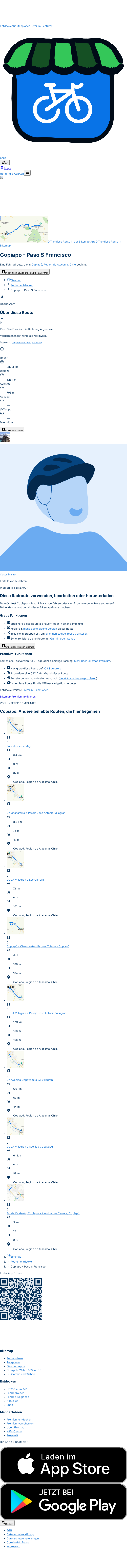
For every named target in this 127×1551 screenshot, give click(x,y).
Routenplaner (21, 26)
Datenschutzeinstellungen (23, 1538)
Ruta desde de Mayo (19, 746)
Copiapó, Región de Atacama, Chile (53, 264)
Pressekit (12, 1435)
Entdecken (6, 26)
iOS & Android (52, 668)
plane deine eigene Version (40, 628)
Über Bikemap (15, 1427)
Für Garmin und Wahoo (21, 1374)
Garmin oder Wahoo (62, 638)
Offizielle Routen (17, 1389)
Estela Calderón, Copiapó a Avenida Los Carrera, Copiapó (43, 1213)
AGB (9, 1530)
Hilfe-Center (14, 1431)
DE (6, 163)
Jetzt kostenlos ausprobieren (78, 678)
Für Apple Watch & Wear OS (24, 1370)
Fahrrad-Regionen (18, 1397)
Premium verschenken (20, 1423)
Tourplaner (13, 1362)
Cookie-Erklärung (18, 1542)
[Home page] (63, 12)
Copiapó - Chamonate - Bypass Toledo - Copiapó (38, 946)
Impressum (13, 1546)
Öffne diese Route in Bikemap (19, 647)
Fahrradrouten (15, 1393)
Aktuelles (12, 1400)
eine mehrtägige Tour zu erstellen (66, 633)
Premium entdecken (19, 1419)
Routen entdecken (22, 285)
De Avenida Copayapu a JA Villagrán (30, 1079)
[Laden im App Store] (63, 1465)
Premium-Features (41, 26)
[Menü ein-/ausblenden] (27, 173)
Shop (10, 1404)
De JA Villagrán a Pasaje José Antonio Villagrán (36, 1013)
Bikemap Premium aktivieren (18, 696)
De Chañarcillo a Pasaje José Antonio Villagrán (36, 812)
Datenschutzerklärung (20, 1534)
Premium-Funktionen (35, 690)
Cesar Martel (8, 574)
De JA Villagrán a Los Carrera (25, 879)
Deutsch (9, 1524)
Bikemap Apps (16, 1366)
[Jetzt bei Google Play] (63, 1501)
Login (7, 168)
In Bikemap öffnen (14, 430)
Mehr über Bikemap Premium (92, 660)
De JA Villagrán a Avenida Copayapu (30, 1146)
